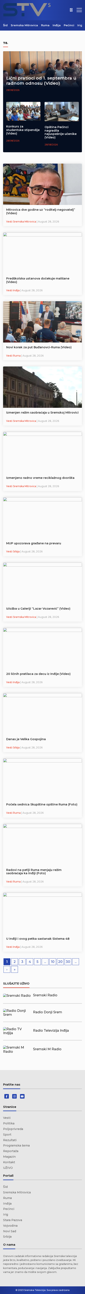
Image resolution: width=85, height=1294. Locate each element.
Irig (79, 25)
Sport (7, 1134)
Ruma (45, 25)
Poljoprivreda (13, 1129)
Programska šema (16, 1145)
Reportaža (10, 1151)
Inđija (57, 25)
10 (52, 962)
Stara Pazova (12, 1220)
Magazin (9, 1156)
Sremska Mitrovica (24, 25)
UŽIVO (8, 1168)
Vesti (7, 1118)
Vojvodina (10, 1225)
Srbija (7, 1236)
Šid (5, 25)
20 (60, 962)
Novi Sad (9, 1231)
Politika (8, 1123)
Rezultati (10, 1140)
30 (68, 962)
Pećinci (69, 25)
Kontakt (9, 1162)
